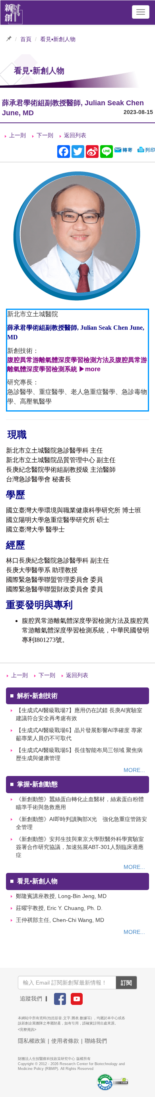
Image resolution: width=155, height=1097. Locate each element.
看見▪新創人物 (58, 39)
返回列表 (75, 135)
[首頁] (13, 12)
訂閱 (126, 982)
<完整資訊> (27, 1030)
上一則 (17, 135)
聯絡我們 (96, 1041)
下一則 (45, 135)
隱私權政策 (32, 1041)
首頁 (25, 39)
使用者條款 (65, 1041)
